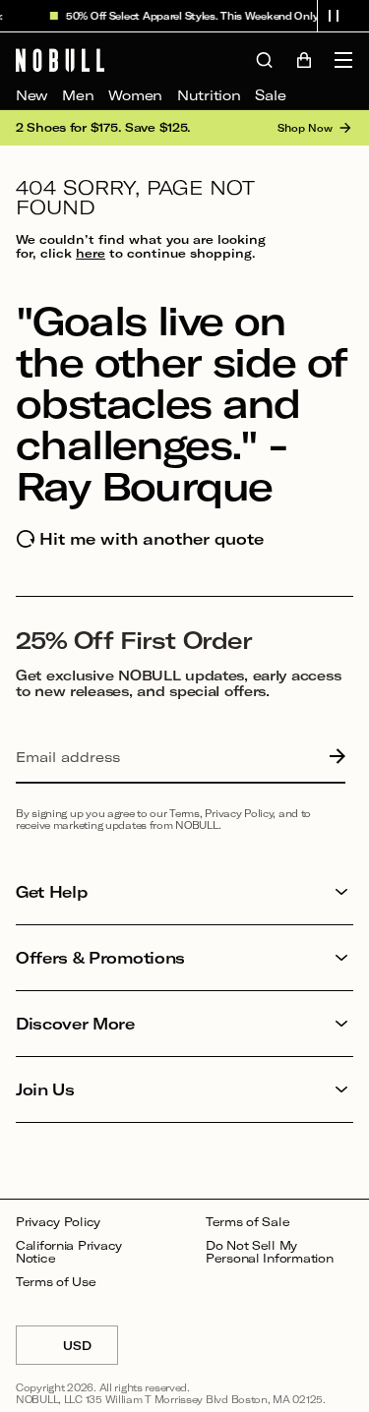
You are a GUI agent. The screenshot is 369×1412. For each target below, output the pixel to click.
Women (135, 95)
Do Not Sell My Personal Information (269, 1252)
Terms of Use (56, 1281)
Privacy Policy (58, 1221)
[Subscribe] (332, 757)
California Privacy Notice (69, 1252)
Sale (270, 95)
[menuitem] (31, 95)
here (90, 253)
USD (90, 1351)
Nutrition (208, 95)
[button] (333, 16)
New (31, 95)
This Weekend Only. (267, 16)
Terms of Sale (247, 1221)
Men (77, 95)
